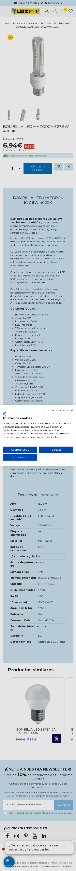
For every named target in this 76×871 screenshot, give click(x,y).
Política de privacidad (58, 410)
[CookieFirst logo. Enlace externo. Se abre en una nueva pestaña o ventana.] (4, 414)
